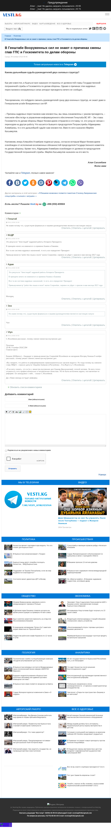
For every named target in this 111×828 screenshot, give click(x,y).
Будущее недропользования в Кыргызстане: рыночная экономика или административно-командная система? (30, 677)
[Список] (26, 411)
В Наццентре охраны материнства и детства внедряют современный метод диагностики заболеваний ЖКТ (84, 751)
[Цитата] (23, 411)
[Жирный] (6, 411)
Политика (17, 36)
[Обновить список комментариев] (20, 213)
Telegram (105, 28)
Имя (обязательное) (36, 399)
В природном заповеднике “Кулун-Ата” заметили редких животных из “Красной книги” (32, 628)
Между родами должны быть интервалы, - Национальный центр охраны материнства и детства (84, 726)
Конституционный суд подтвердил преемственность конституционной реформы (87, 676)
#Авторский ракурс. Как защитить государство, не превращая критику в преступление (32, 750)
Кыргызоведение (47, 24)
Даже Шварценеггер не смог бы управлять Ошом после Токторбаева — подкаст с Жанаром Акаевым (81, 520)
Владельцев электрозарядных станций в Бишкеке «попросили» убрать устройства (86, 620)
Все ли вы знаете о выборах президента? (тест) (85, 767)
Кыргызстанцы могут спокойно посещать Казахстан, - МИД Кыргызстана (29, 563)
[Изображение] (20, 411)
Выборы (8, 24)
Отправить (12, 469)
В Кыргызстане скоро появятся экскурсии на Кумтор (33, 684)
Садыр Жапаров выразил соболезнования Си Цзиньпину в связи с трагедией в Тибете (85, 555)
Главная (8, 36)
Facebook (94, 28)
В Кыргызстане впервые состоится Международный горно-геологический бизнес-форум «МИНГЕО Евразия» (33, 669)
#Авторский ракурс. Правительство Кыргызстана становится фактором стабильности (32, 725)
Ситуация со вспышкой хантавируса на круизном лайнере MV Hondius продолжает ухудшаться (86, 733)
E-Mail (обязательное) (37, 406)
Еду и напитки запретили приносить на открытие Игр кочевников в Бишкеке (32, 620)
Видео (35, 24)
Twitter (90, 28)
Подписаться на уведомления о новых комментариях (29, 450)
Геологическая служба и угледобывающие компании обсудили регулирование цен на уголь (33, 660)
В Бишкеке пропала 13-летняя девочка (82, 562)
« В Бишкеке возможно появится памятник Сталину (61, 193)
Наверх (102, 474)
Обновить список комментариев (26, 387)
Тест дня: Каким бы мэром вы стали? (81, 775)
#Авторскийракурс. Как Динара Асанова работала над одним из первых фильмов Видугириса (32, 716)
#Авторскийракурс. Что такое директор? (28, 732)
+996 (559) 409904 (56, 204)
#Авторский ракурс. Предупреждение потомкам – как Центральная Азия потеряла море (32, 741)
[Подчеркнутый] (13, 411)
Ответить (66, 228)
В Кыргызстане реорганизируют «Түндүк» (29, 554)
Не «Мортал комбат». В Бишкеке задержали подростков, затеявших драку (84, 580)
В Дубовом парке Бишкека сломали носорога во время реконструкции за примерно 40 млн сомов (32, 611)
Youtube (97, 28)
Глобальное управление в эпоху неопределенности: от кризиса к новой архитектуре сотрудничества (87, 686)
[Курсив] (9, 411)
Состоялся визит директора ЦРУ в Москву (29, 579)
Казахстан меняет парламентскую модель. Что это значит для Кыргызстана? (32, 546)
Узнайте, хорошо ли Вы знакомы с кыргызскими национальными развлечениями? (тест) (85, 785)
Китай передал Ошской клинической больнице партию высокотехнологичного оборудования (85, 716)
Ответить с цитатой (81, 228)
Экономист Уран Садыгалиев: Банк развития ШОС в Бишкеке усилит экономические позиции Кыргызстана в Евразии (87, 604)
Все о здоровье (64, 24)
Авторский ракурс (22, 24)
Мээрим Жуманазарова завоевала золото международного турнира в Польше (29, 603)
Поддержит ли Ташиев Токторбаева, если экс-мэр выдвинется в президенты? (32, 572)
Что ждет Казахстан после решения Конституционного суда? (81, 668)
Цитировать (99, 228)
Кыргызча (101, 24)
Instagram (101, 28)
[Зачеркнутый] (16, 411)
